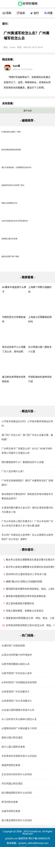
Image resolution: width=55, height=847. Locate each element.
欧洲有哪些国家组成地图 (11, 150)
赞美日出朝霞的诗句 (9, 203)
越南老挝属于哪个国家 (10, 257)
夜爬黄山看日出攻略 (9, 239)
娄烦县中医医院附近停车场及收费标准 (26, 596)
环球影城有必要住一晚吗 (11, 132)
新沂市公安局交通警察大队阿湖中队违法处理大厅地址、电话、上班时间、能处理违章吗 (28, 567)
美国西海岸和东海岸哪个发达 (12, 185)
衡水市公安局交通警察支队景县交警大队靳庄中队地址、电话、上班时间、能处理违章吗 (28, 559)
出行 (36, 13)
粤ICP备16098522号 (39, 838)
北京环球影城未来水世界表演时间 (14, 221)
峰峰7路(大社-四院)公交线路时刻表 (24, 581)
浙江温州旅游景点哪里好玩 (20, 603)
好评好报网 (30, 3)
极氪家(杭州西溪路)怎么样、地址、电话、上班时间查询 (28, 618)
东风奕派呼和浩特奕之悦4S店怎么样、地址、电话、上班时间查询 (28, 625)
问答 (50, 13)
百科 (8, 13)
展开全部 (27, 110)
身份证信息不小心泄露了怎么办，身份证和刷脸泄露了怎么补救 (14, 351)
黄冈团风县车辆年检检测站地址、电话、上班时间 (28, 589)
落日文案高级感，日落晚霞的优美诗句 (16, 168)
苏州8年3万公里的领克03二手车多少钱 (26, 574)
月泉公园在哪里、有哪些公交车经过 (24, 611)
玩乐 (22, 13)
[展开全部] (27, 8)
